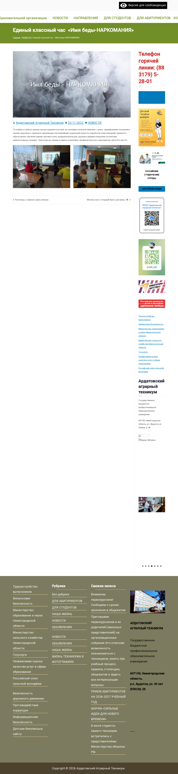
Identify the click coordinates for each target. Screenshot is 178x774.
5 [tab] (154, 566)
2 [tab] (145, 566)
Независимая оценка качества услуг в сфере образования (149, 360)
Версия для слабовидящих (146, 5)
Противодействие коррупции (25, 707)
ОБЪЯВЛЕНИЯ (62, 627)
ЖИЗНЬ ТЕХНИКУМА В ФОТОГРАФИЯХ (68, 659)
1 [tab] (142, 566)
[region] (152, 505)
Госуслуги (143, 352)
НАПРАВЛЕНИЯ (86, 18)
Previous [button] (142, 504)
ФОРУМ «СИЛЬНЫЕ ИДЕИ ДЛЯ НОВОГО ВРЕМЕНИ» (105, 714)
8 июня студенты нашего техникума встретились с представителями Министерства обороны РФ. (108, 739)
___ (132, 730)
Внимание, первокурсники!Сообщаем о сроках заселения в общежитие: (108, 602)
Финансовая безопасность (151, 324)
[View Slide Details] (152, 470)
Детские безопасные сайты (28, 731)
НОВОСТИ (60, 18)
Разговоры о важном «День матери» (32, 200)
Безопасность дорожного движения (28, 696)
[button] (48, 18)
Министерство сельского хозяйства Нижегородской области (151, 344)
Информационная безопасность (25, 719)
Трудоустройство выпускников (147, 318)
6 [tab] (157, 566)
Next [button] (162, 504)
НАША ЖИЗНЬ (62, 614)
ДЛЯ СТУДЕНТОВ (117, 18)
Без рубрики (60, 594)
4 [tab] (151, 566)
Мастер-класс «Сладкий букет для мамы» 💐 (108, 200)
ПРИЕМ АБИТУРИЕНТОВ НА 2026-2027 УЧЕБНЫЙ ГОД (108, 697)
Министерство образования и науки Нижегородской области (151, 332)
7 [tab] (160, 566)
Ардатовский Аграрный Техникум (40, 122)
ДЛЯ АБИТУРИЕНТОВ (153, 18)
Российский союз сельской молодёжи (151, 370)
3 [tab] (148, 566)
